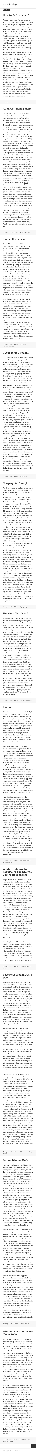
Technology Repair (8, 862)
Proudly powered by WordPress (11, 1451)
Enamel (7, 707)
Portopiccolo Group (9, 278)
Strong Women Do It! (16, 1160)
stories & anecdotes (26, 700)
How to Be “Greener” (16, 15)
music (12, 346)
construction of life (26, 860)
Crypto (15, 173)
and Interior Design (25, 1440)
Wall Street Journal (18, 760)
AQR (27, 884)
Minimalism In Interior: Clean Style (18, 1333)
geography (24, 476)
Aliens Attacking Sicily (17, 108)
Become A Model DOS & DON (17, 976)
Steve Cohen (25, 646)
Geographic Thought (16, 352)
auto (22, 1323)
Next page (33, 1446)
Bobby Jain (19, 1367)
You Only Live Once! (15, 613)
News (17, 232)
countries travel (26, 232)
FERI (13, 371)
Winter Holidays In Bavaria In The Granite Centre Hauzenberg (17, 871)
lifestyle (5, 1153)
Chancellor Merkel (14, 239)
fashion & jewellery (26, 1152)
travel (22, 966)
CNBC (29, 139)
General (7, 102)
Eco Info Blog (10, 4)
